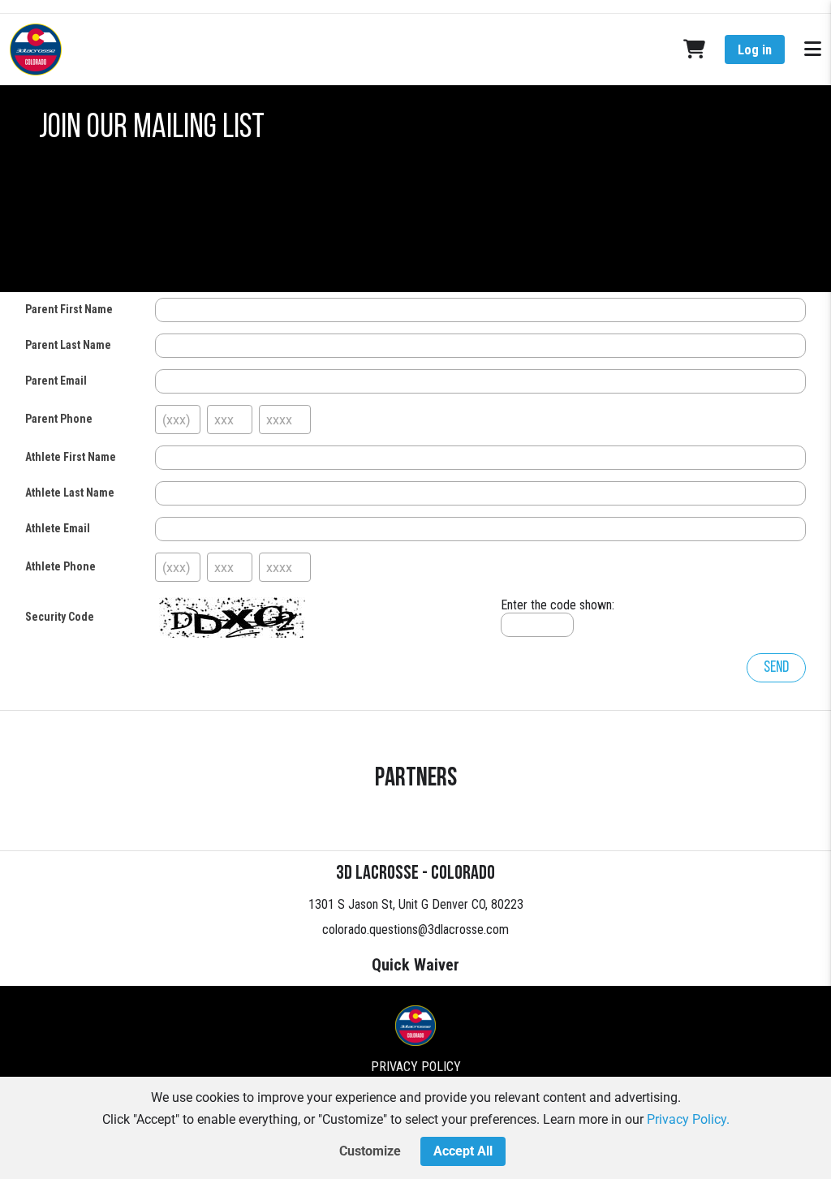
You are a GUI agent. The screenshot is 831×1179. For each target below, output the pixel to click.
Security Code (59, 616)
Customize (370, 1151)
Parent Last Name (68, 344)
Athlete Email (57, 528)
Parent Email (56, 380)
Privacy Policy (416, 1066)
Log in (755, 50)
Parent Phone (59, 418)
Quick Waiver (415, 965)
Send (776, 668)
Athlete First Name (70, 456)
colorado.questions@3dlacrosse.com (415, 929)
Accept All (463, 1151)
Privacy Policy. (688, 1119)
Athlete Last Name (69, 492)
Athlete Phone (60, 566)
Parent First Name (69, 309)
